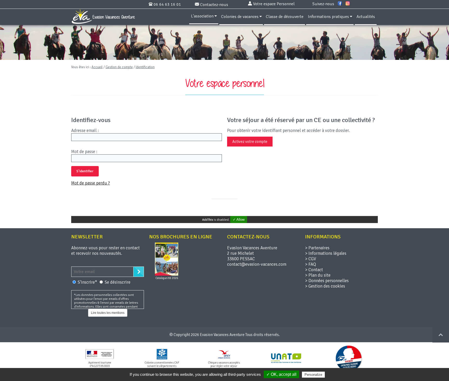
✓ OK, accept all (281, 374)
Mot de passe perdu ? (90, 183)
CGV (312, 259)
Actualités (365, 16)
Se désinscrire (117, 282)
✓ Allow (239, 219)
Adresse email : (85, 130)
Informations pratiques (328, 16)
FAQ (312, 264)
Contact (315, 269)
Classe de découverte (284, 16)
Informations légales (327, 253)
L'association (202, 16)
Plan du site (319, 275)
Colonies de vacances (240, 16)
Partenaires (318, 248)
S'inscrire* (88, 282)
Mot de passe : (84, 151)
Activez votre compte (249, 141)
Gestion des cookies (326, 286)
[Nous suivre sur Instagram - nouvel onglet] (348, 4)
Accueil (97, 67)
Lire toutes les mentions (107, 313)
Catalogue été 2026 (166, 278)
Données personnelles (328, 280)
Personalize (313, 375)
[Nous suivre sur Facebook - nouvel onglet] (340, 4)
